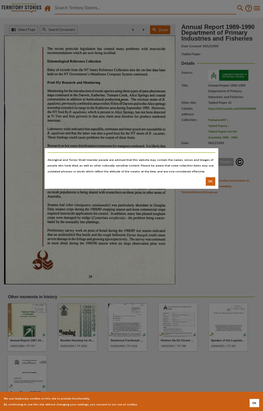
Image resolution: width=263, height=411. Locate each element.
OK (210, 181)
